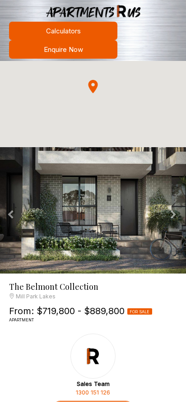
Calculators (63, 31)
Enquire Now (63, 49)
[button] (93, 86)
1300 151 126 (93, 392)
